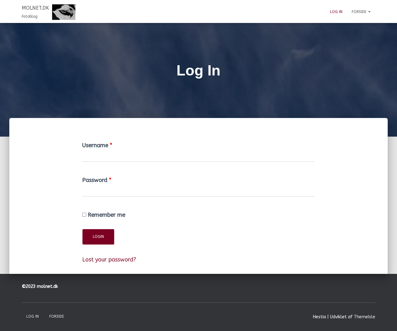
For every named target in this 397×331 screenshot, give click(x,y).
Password (96, 180)
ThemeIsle (364, 317)
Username (97, 145)
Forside (360, 12)
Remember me (106, 214)
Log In (336, 12)
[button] (369, 12)
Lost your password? (109, 259)
